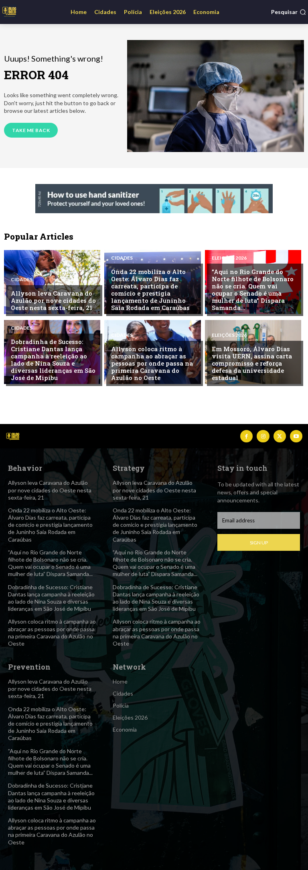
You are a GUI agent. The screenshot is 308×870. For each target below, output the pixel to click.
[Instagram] (263, 436)
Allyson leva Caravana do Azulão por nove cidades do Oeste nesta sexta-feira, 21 (53, 300)
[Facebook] (246, 436)
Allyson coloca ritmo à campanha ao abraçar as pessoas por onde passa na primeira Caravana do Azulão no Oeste (152, 363)
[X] (280, 436)
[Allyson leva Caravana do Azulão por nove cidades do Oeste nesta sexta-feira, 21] (52, 282)
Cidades (21, 279)
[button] (288, 12)
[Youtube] (296, 436)
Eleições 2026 (229, 258)
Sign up (259, 543)
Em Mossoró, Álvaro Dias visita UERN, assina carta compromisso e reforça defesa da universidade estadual (252, 363)
